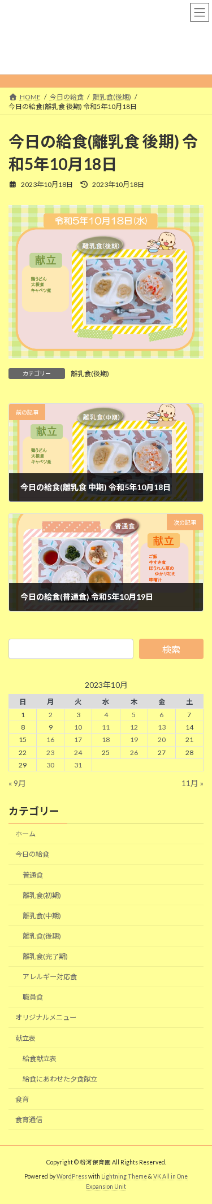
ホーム (25, 834)
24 (78, 752)
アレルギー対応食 (50, 976)
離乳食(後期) (90, 373)
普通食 (33, 874)
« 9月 (17, 782)
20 (162, 739)
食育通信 (28, 1119)
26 (134, 752)
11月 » (192, 782)
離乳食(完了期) (45, 956)
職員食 (33, 997)
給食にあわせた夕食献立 (60, 1078)
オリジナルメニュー (45, 1017)
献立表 (25, 1037)
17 (78, 739)
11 (106, 727)
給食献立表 (40, 1058)
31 (78, 764)
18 (106, 739)
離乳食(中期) (42, 915)
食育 (22, 1098)
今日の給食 (32, 854)
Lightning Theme (124, 1176)
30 (50, 764)
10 (78, 727)
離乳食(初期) (42, 895)
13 (162, 727)
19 (134, 739)
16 (50, 739)
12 (134, 727)
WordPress (72, 1176)
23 (50, 752)
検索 (171, 649)
